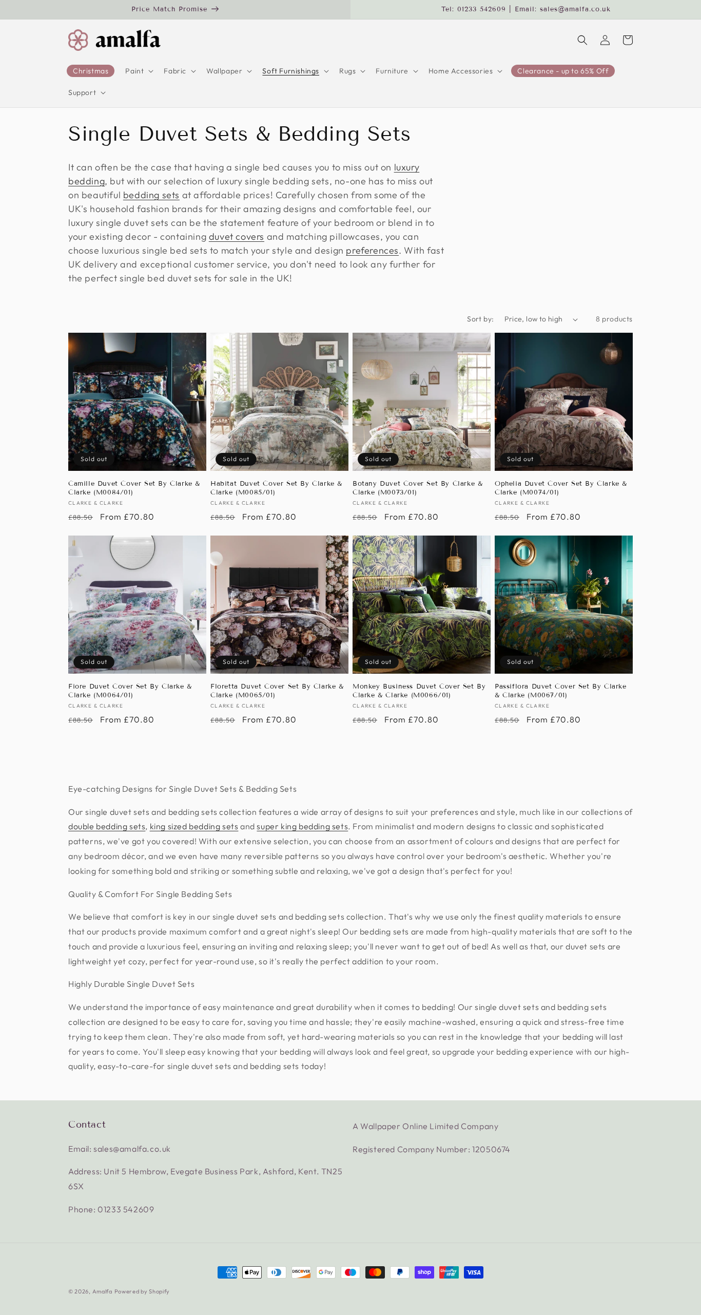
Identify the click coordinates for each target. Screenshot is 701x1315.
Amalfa (102, 1291)
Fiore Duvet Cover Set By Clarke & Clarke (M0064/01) (130, 690)
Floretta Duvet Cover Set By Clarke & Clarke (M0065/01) (277, 690)
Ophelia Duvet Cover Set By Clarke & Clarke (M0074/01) (561, 488)
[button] (138, 71)
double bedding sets (106, 826)
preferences (372, 250)
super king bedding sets (302, 826)
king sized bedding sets (194, 826)
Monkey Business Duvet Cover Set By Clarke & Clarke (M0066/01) (419, 690)
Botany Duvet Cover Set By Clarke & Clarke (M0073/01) (417, 488)
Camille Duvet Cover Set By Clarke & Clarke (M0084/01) (134, 488)
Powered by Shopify (142, 1291)
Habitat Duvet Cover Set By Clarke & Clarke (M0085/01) (276, 488)
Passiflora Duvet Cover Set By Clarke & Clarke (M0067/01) (561, 690)
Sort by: (480, 318)
